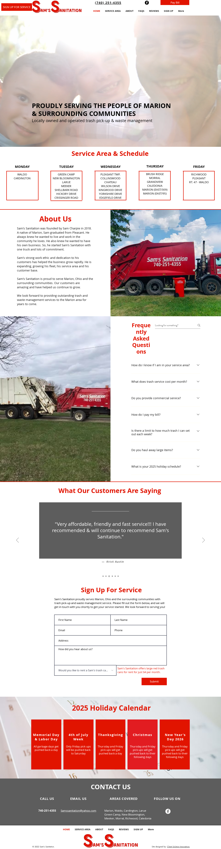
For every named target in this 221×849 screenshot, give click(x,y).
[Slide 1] (103, 576)
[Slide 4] (112, 576)
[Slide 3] (108, 576)
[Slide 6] (118, 576)
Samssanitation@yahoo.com (78, 810)
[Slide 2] (105, 576)
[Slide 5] (115, 576)
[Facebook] (147, 3)
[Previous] (17, 540)
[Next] (203, 540)
